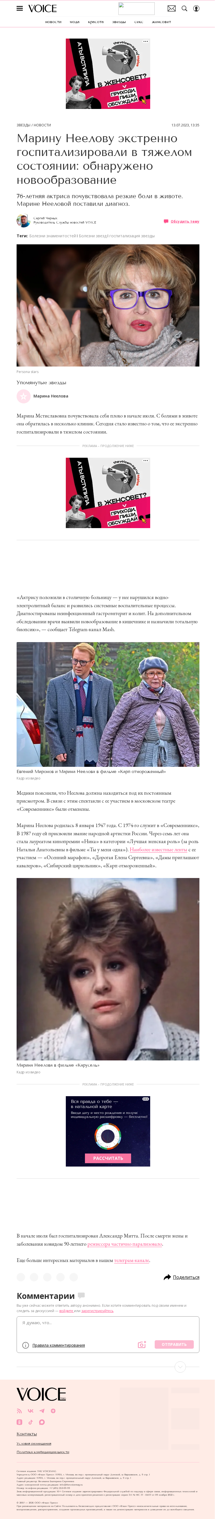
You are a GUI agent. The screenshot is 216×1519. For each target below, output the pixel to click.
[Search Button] (184, 8)
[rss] (19, 1411)
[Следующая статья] (108, 1367)
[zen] (53, 1411)
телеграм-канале (131, 1260)
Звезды (23, 125)
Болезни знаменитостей (52, 235)
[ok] (19, 1422)
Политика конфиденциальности (43, 1452)
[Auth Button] (196, 8)
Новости (42, 125)
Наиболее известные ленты (158, 849)
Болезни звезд (93, 235)
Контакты (27, 1434)
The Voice (42, 8)
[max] (42, 1422)
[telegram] (42, 1411)
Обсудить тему (185, 221)
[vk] (30, 1411)
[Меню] (20, 8)
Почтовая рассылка (172, 8)
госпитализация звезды (132, 235)
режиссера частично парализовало (124, 1243)
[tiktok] (30, 1422)
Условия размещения (34, 1443)
